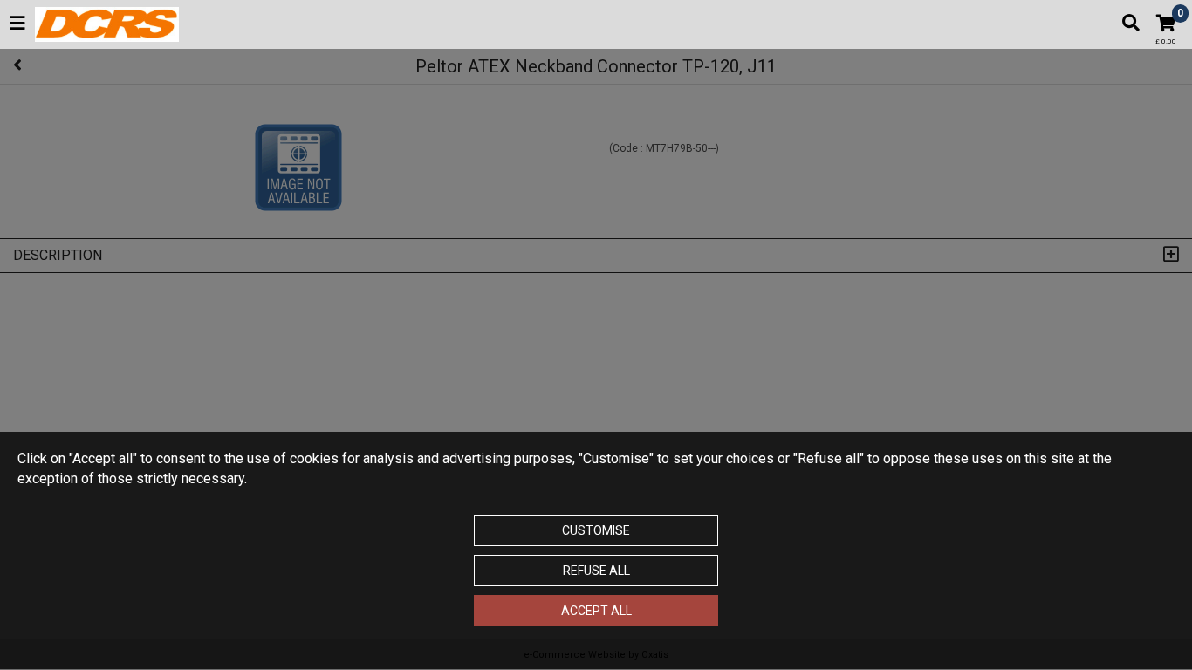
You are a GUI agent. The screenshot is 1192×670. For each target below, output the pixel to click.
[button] (17, 24)
